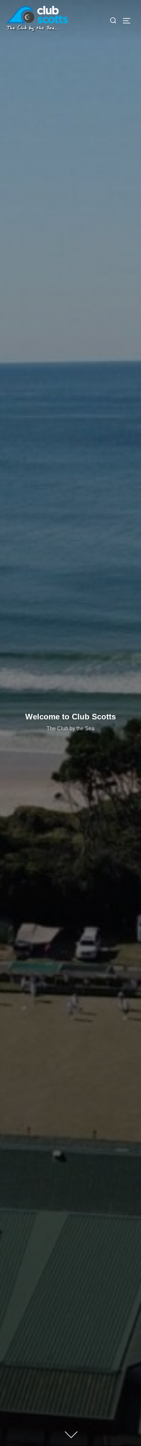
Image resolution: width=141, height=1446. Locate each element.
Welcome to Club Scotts (70, 716)
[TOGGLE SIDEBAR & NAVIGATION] (128, 20)
